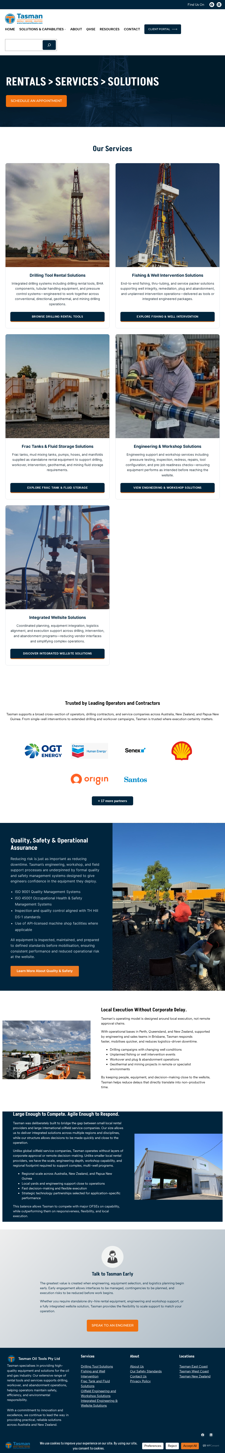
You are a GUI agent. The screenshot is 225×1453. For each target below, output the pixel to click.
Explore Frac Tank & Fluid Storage (57, 487)
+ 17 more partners (112, 801)
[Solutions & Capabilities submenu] (65, 29)
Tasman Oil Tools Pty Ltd (39, 1358)
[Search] (49, 45)
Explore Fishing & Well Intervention (167, 316)
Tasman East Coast (193, 1366)
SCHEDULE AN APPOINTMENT (36, 101)
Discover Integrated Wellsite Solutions (57, 653)
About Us (137, 1366)
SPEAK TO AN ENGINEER (113, 1325)
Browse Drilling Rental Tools (57, 316)
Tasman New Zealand (194, 1376)
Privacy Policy (140, 1381)
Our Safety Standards (146, 1371)
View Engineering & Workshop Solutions (167, 487)
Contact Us (138, 1376)
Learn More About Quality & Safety (45, 971)
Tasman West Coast (194, 1371)
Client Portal (159, 29)
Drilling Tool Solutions (97, 1366)
